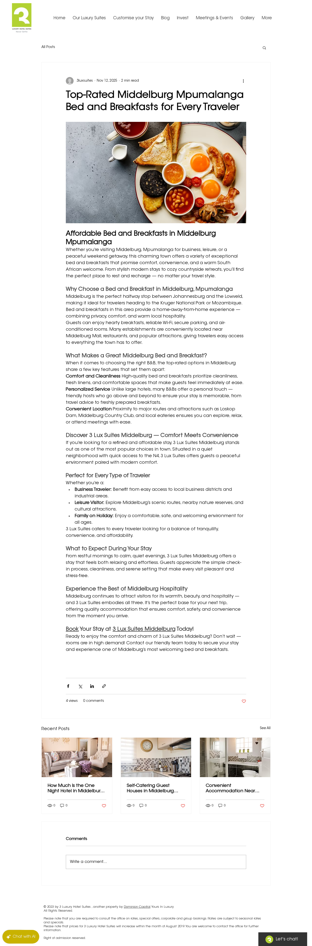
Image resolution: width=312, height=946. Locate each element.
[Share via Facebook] (68, 686)
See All (265, 728)
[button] (264, 47)
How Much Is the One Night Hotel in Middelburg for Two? (75, 789)
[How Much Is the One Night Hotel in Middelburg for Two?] (77, 757)
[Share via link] (104, 686)
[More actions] (243, 81)
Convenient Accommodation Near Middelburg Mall (230, 789)
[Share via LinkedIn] (92, 686)
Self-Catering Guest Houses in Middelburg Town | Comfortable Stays (155, 789)
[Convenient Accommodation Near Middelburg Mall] (235, 757)
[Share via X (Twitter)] (80, 686)
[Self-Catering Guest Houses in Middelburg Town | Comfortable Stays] (156, 757)
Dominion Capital (137, 906)
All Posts (48, 47)
